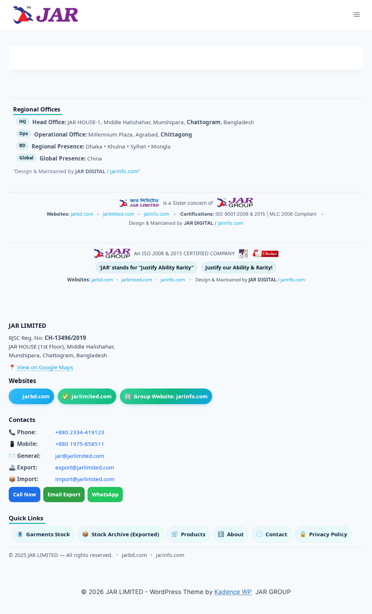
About (231, 534)
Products (188, 534)
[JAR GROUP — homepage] (235, 203)
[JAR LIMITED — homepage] (139, 203)
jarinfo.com (124, 171)
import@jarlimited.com (84, 479)
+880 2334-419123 (79, 432)
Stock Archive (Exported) (120, 534)
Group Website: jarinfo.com (166, 396)
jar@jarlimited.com (79, 455)
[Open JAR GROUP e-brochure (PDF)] (265, 253)
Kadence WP (233, 591)
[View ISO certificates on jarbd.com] (243, 253)
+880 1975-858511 (79, 443)
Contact (271, 534)
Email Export (64, 494)
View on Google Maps (45, 367)
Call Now (24, 494)
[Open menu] (356, 14)
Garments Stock (43, 534)
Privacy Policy (323, 534)
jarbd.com (82, 214)
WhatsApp (105, 494)
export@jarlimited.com (84, 467)
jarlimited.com (118, 214)
